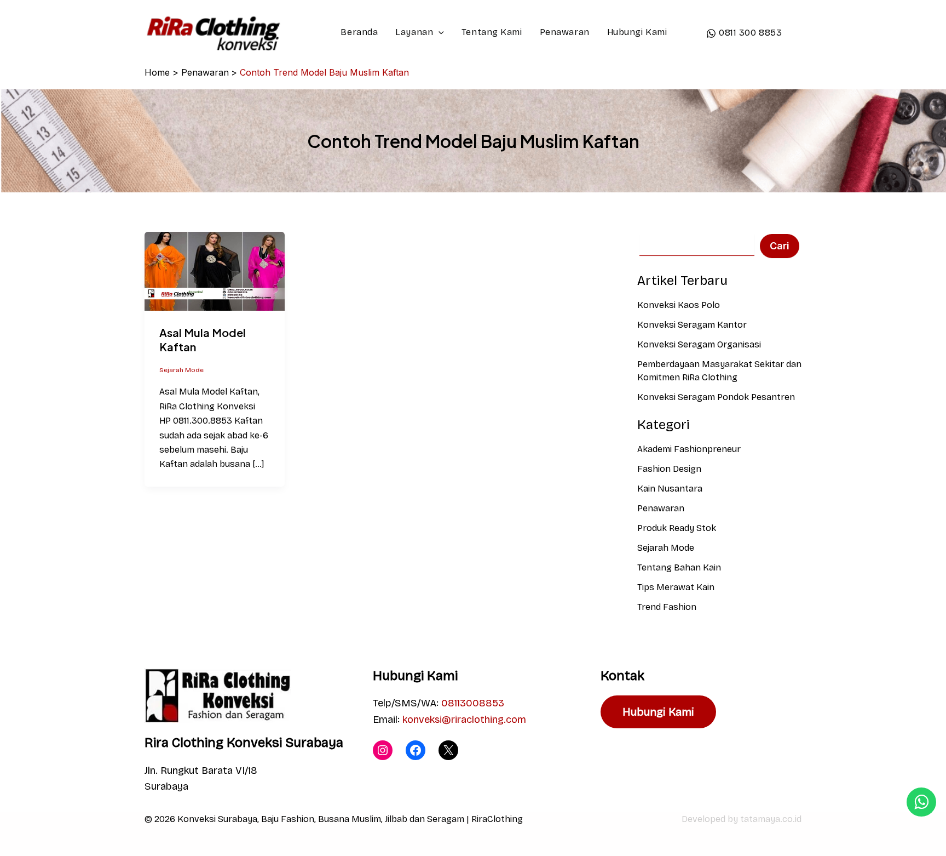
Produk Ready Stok (676, 528)
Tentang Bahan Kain (679, 567)
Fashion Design (669, 469)
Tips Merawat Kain (675, 587)
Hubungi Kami (637, 32)
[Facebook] (415, 750)
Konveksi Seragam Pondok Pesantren (716, 397)
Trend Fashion (666, 607)
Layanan (414, 32)
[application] (438, 32)
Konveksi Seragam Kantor (692, 324)
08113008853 (472, 703)
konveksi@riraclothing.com (464, 720)
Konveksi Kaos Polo (678, 305)
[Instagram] (383, 750)
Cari (779, 246)
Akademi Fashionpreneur (689, 449)
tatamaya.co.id (770, 819)
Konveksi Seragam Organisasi (699, 344)
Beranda (359, 32)
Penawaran (565, 32)
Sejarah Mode (181, 370)
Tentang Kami (492, 32)
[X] (448, 750)
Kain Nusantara (669, 488)
